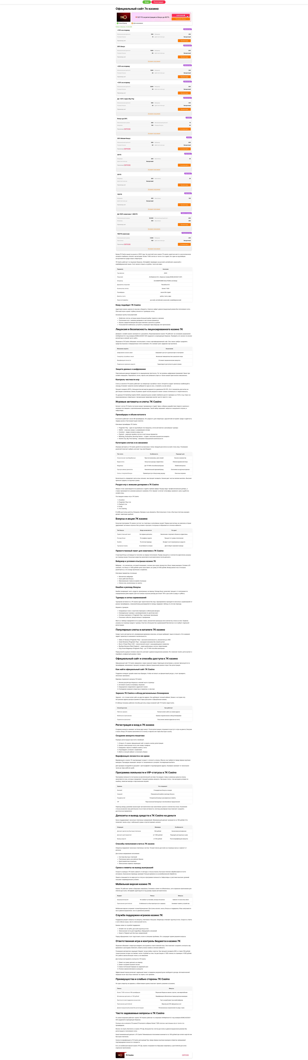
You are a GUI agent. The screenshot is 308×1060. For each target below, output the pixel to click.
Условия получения (154, 61)
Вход (147, 2)
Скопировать (184, 129)
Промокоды (184, 40)
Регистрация (158, 2)
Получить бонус (181, 19)
